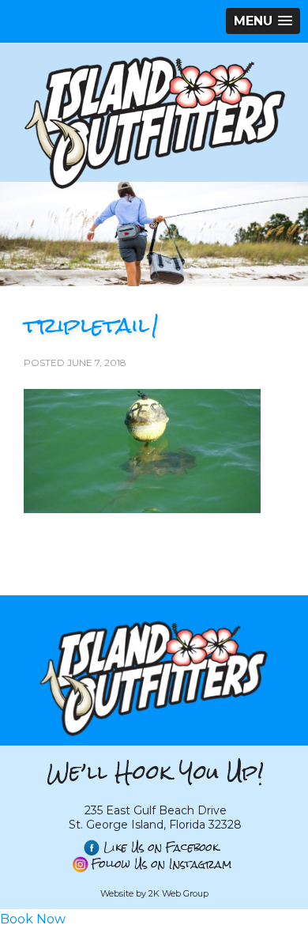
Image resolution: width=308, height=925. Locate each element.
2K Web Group (178, 893)
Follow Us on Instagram (161, 864)
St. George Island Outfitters (154, 121)
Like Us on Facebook (161, 848)
